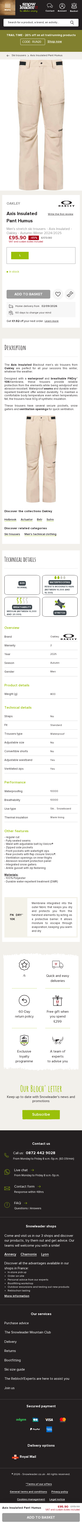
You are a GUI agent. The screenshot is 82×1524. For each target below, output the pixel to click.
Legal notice (57, 1499)
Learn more (52, 321)
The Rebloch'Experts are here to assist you (36, 1378)
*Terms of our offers (39, 1484)
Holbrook (10, 519)
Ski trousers (19, 55)
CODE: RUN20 (31, 41)
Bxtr (39, 519)
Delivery (10, 1341)
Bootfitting (12, 1360)
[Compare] (70, 294)
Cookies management (31, 1499)
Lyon (45, 1254)
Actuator (27, 519)
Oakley (13, 203)
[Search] (75, 19)
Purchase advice (16, 1323)
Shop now (54, 41)
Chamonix (29, 1254)
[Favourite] (57, 294)
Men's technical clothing (40, 534)
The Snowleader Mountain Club (27, 1332)
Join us (9, 1388)
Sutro (50, 519)
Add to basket (28, 294)
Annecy (10, 1254)
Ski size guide (14, 1369)
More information (16, 1296)
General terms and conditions (28, 1492)
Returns (10, 1351)
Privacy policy (59, 1492)
